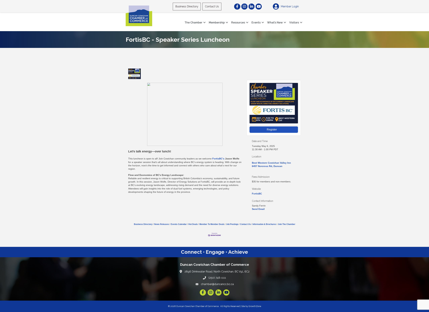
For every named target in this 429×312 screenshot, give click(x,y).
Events (256, 22)
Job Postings (232, 224)
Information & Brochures (264, 224)
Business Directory (186, 6)
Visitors (294, 22)
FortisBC (257, 193)
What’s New (275, 22)
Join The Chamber (286, 224)
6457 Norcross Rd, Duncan (267, 166)
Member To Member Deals (211, 224)
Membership (217, 22)
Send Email (258, 209)
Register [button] (272, 129)
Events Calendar (179, 224)
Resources (238, 22)
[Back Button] (129, 65)
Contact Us (212, 6)
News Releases (161, 224)
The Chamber (193, 22)
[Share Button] (147, 74)
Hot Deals (193, 224)
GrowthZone (255, 306)
